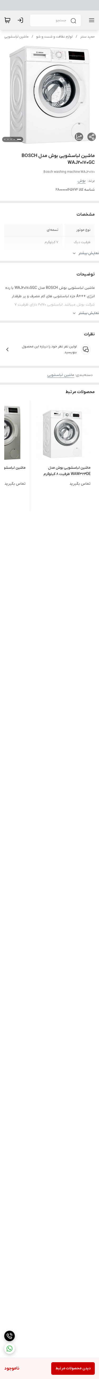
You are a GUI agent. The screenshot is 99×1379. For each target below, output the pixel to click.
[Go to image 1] (19, 139)
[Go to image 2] (14, 139)
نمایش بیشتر (88, 253)
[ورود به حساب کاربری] (21, 20)
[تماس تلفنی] (9, 1336)
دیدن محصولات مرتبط (73, 1368)
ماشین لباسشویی (16, 37)
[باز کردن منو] (90, 20)
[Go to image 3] (11, 139)
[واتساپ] (9, 1348)
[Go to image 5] (4, 139)
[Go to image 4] (7, 139)
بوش (82, 180)
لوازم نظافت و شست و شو (54, 37)
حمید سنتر (87, 37)
